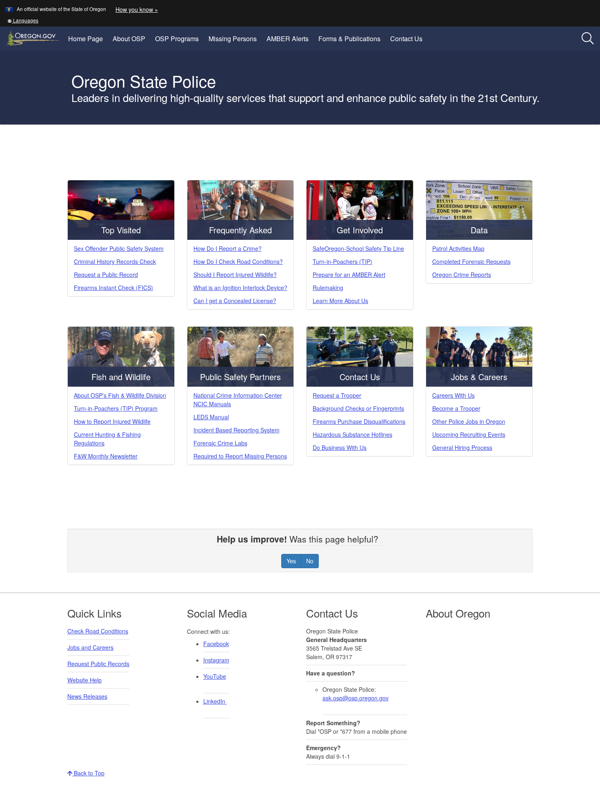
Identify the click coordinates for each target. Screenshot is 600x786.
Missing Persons (233, 38)
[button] (22, 20)
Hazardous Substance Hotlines (352, 434)
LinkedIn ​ (215, 701)
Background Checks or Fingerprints (358, 408)
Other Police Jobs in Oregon (468, 421)
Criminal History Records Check (115, 261)
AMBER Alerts (288, 38)
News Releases (87, 696)
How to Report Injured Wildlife (112, 421)
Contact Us (406, 38)
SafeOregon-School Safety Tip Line (358, 248)
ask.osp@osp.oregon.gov (355, 698)
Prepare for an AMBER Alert (349, 274)
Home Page (85, 38)
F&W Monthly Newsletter (106, 456)
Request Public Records (98, 664)
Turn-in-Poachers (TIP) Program (116, 408)
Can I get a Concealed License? (234, 301)
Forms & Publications (349, 38)
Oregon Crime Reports (461, 274)
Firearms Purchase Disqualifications (359, 421)
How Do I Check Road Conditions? (238, 261)
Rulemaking (328, 287)
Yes (291, 561)
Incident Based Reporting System (236, 430)
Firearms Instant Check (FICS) (113, 287)
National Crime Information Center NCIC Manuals (237, 399)
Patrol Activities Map (458, 248)
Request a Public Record (106, 274)
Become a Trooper (456, 408)
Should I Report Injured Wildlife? (235, 274)
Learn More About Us (340, 301)
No (309, 561)
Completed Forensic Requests (471, 261)
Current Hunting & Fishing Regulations (107, 438)
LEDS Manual (211, 417)
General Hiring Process (462, 447)
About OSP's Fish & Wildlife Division (120, 395)
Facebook (216, 644)
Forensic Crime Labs (220, 443)
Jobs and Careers (90, 647)
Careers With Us (453, 395)
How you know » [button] (137, 9)
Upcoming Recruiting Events (468, 434)
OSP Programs (177, 38)
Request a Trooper (337, 395)
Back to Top (88, 773)
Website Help (84, 680)
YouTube (214, 676)
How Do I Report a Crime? (227, 248)
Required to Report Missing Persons (240, 456)
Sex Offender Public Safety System (119, 248)
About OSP (129, 38)
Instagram (216, 660)
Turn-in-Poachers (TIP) (342, 261)
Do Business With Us (340, 447)
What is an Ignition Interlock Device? (240, 287)
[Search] (588, 39)
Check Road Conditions (97, 631)
